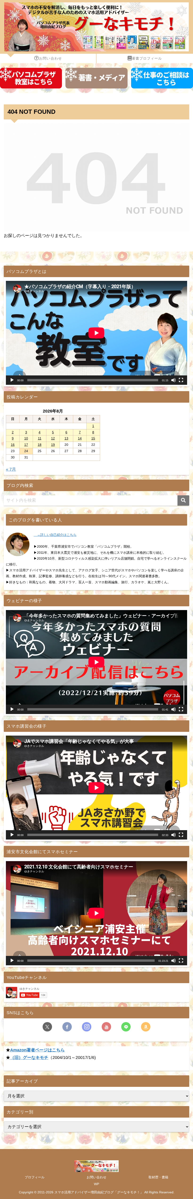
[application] (96, 333)
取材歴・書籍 (158, 1177)
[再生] (12, 380)
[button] (183, 500)
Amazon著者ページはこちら (37, 1050)
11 (39, 438)
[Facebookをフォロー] (67, 1026)
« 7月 (11, 469)
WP (96, 1184)
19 (53, 445)
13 (66, 438)
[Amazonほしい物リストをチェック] (145, 1026)
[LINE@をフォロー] (126, 1026)
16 (13, 445)
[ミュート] (173, 380)
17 (26, 445)
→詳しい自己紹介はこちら (55, 535)
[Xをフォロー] (47, 1026)
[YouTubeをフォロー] (106, 1026)
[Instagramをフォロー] (86, 1026)
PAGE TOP (184, 1159)
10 (26, 438)
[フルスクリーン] (181, 380)
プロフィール (34, 1177)
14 (80, 438)
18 (39, 445)
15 (93, 438)
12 (53, 438)
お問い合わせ (96, 1177)
